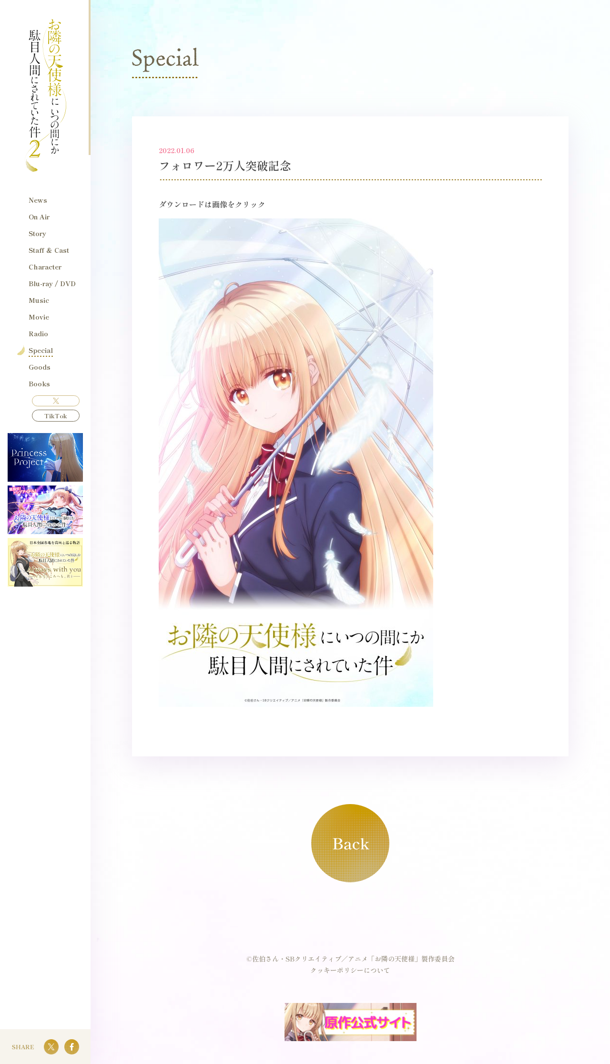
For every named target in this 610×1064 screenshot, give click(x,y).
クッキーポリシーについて (350, 970)
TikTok (55, 415)
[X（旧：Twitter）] (56, 400)
